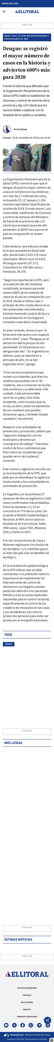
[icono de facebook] (22, 1025)
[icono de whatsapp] (31, 1025)
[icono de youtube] (6, 1025)
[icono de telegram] (39, 1025)
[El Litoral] (27, 11)
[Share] (47, 1021)
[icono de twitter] (14, 1025)
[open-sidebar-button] (4, 11)
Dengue (8, 644)
